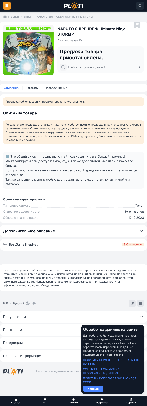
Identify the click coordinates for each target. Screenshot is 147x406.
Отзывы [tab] (32, 88)
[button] (16, 401)
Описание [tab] (11, 88)
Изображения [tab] (56, 88)
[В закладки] (137, 25)
